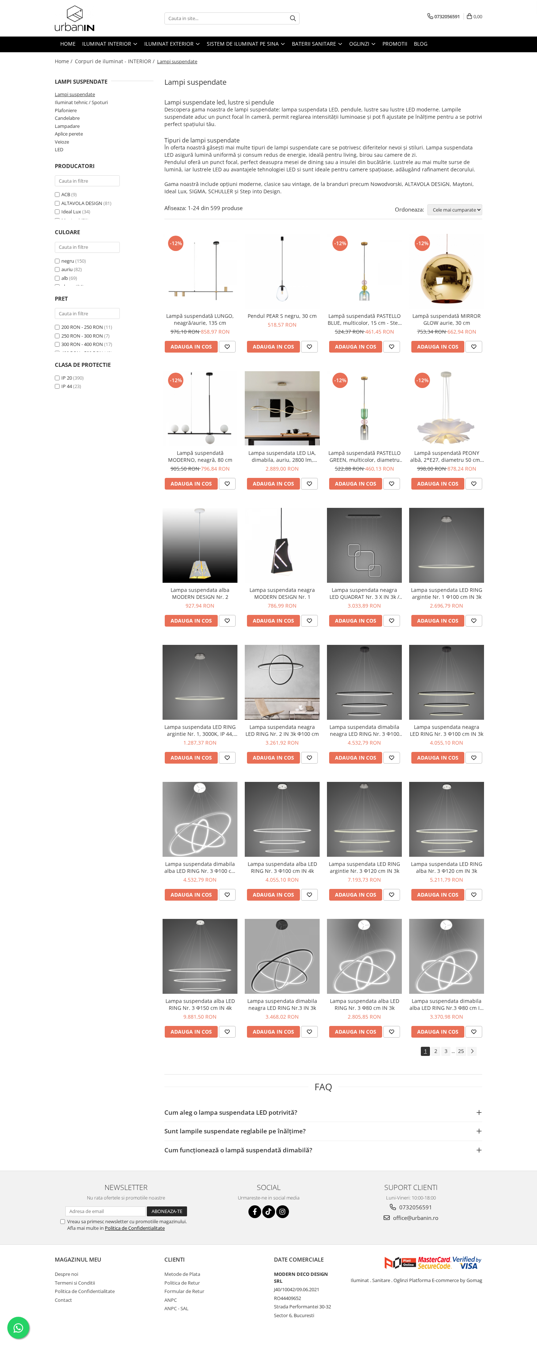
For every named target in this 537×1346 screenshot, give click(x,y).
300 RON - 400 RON (82, 344)
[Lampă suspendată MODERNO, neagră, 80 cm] (200, 408)
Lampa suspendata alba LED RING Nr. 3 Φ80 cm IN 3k (364, 1004)
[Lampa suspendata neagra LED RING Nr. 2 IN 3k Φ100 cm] (282, 682)
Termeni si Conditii (75, 1283)
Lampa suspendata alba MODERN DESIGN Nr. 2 (200, 593)
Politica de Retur (182, 1283)
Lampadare (67, 126)
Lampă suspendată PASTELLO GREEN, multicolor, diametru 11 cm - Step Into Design (364, 456)
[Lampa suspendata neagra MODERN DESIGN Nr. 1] (282, 545)
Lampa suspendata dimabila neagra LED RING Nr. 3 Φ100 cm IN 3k (364, 730)
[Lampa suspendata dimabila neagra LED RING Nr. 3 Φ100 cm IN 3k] (364, 682)
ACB (65, 194)
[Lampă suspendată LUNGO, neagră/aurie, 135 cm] (200, 271)
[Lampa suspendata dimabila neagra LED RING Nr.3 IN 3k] (282, 956)
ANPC (170, 1300)
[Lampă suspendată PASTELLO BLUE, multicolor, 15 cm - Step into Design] (364, 271)
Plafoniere (66, 110)
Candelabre (67, 118)
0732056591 (415, 1207)
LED (59, 149)
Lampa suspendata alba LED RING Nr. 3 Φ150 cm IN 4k (200, 1004)
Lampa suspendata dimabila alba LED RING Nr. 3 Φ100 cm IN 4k (200, 867)
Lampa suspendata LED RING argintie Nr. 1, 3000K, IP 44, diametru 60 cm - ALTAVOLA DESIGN (200, 730)
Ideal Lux (71, 211)
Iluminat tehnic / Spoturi (81, 102)
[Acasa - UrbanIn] (91, 18)
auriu (67, 269)
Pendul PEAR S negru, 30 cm (282, 315)
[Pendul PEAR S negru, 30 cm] (282, 271)
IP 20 (66, 377)
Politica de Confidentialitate (135, 1228)
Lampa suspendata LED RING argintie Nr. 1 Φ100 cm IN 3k (446, 593)
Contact (63, 1300)
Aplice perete (69, 133)
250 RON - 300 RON (82, 335)
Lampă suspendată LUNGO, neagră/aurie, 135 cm (200, 319)
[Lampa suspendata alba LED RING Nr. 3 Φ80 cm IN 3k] (364, 956)
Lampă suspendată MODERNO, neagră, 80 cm (200, 456)
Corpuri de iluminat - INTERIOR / (115, 61)
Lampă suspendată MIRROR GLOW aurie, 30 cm (446, 319)
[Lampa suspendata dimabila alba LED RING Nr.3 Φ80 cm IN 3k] (446, 956)
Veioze (62, 141)
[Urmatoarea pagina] (472, 1051)
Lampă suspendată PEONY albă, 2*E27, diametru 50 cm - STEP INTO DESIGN (446, 456)
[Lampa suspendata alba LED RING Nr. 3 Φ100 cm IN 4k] (282, 819)
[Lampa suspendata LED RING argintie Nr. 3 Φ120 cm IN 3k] (364, 819)
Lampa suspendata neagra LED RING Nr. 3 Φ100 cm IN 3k (446, 730)
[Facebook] (254, 1211)
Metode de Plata (182, 1274)
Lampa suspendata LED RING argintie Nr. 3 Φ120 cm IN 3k (364, 867)
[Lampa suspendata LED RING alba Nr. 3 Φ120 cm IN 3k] (446, 819)
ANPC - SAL (176, 1308)
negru (67, 261)
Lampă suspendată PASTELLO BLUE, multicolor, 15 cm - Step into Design (364, 319)
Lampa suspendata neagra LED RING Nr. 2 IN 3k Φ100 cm (282, 730)
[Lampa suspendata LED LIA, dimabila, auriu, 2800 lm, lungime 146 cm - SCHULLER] (282, 408)
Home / (64, 61)
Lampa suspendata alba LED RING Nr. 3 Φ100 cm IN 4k (282, 867)
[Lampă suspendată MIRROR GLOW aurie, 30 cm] (446, 271)
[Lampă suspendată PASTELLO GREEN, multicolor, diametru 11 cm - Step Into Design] (364, 408)
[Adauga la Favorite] (227, 347)
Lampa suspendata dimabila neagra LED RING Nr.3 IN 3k (282, 1004)
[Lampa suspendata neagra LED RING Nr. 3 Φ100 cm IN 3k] (446, 682)
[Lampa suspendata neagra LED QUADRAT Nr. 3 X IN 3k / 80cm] (364, 545)
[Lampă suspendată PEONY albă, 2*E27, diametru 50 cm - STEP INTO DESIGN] (446, 408)
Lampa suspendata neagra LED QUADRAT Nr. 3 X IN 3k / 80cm (364, 593)
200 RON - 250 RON (82, 327)
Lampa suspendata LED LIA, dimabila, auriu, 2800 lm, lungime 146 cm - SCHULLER (282, 456)
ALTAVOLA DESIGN (81, 203)
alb (64, 278)
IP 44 (66, 386)
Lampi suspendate (75, 94)
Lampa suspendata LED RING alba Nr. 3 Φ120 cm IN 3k (446, 867)
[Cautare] (293, 18)
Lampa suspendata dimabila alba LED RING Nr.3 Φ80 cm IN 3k (447, 1004)
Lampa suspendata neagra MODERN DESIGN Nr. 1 (282, 593)
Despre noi (66, 1274)
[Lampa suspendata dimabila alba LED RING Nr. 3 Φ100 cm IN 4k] (200, 819)
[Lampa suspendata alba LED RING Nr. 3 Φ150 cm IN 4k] (200, 956)
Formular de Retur (184, 1291)
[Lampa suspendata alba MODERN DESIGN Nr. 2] (200, 545)
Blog (420, 43)
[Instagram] (282, 1211)
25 (461, 1050)
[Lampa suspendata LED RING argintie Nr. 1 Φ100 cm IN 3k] (446, 545)
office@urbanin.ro (415, 1217)
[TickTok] (268, 1211)
